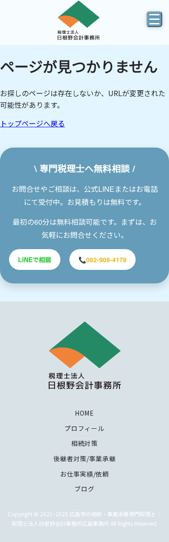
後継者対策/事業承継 (85, 458)
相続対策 (84, 443)
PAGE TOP (156, 517)
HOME (84, 412)
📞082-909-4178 (102, 259)
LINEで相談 (34, 259)
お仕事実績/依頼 (84, 473)
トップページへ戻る (32, 123)
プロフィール (84, 428)
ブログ (84, 488)
